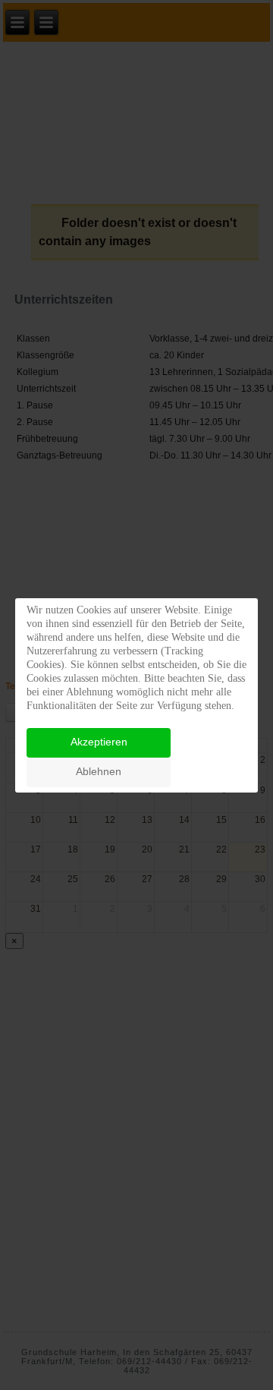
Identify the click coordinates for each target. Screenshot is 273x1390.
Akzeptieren (99, 742)
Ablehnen (98, 771)
